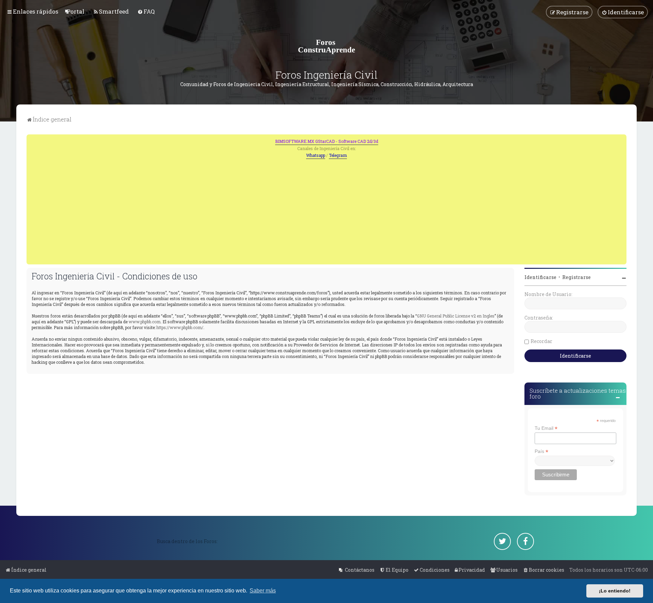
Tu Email (546, 428)
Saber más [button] (263, 590)
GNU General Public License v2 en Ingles (456, 316)
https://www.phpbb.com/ (179, 327)
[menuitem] (75, 11)
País (541, 451)
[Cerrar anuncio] (622, 139)
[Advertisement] (326, 210)
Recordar (541, 341)
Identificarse (540, 277)
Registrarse (576, 277)
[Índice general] (326, 46)
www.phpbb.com (145, 321)
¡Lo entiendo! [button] (615, 590)
